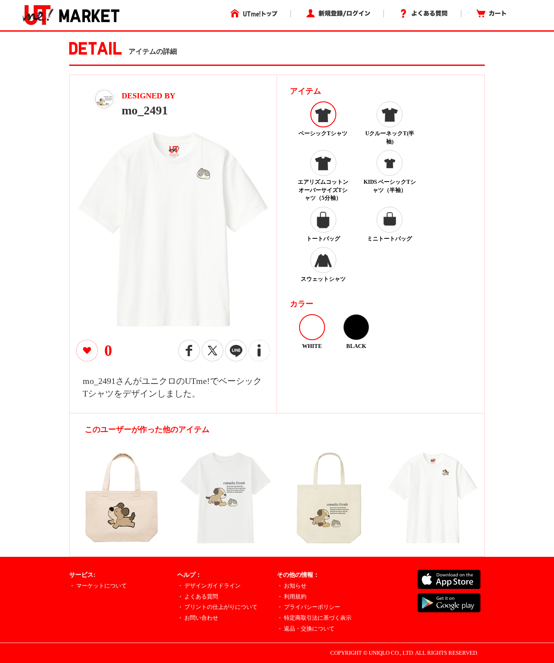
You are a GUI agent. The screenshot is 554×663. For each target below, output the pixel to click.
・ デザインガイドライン (209, 585)
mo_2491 (145, 110)
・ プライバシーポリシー (308, 607)
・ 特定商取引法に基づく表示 (314, 617)
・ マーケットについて (98, 585)
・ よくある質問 (197, 596)
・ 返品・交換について (306, 628)
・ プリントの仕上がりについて (217, 607)
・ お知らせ (291, 585)
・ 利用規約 (291, 596)
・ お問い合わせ (197, 617)
